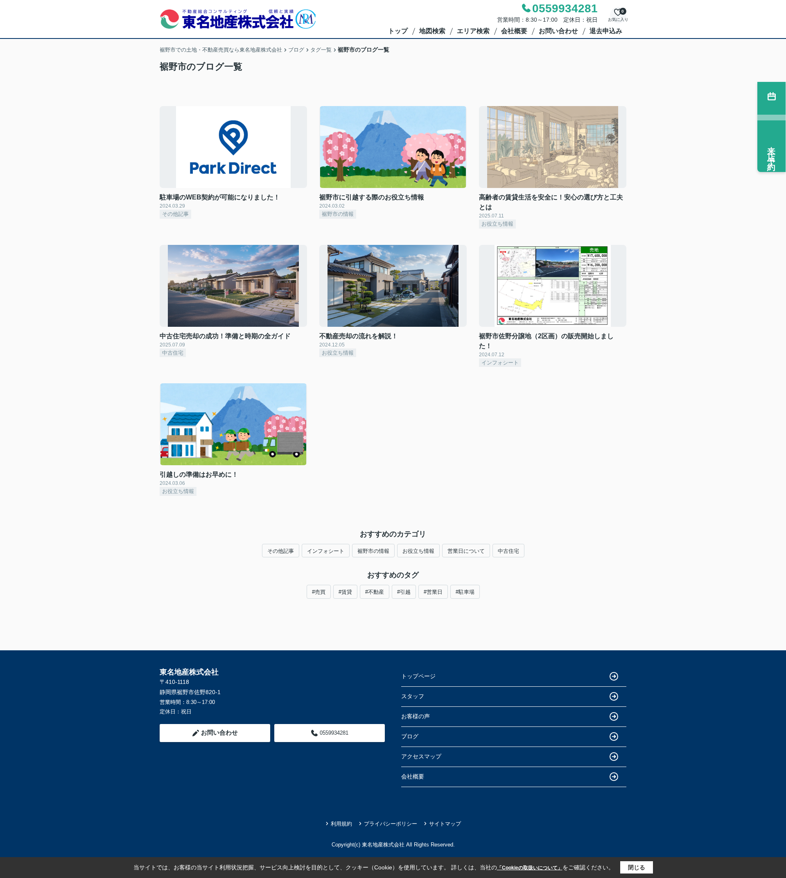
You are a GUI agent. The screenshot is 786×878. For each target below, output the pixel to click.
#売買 (318, 592)
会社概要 (514, 30)
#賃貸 (345, 592)
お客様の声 (415, 716)
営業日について (466, 551)
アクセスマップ (421, 756)
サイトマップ (445, 824)
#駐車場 (465, 592)
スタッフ (412, 696)
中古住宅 (508, 551)
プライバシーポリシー (390, 824)
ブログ (409, 736)
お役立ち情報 (418, 551)
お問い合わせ (558, 30)
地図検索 (432, 30)
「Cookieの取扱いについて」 (529, 868)
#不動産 (374, 592)
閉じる (636, 867)
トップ (398, 30)
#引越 (404, 592)
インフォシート (325, 551)
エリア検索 (473, 30)
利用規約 (341, 824)
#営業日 (433, 592)
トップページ (418, 676)
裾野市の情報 (373, 551)
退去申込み (606, 30)
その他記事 (280, 551)
